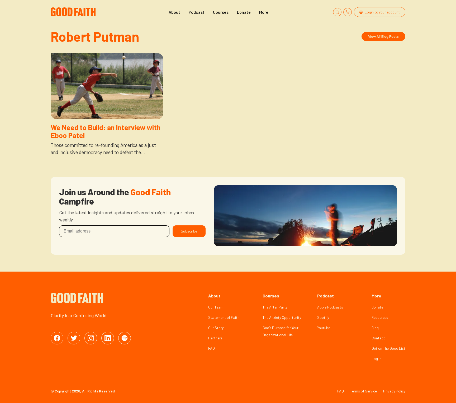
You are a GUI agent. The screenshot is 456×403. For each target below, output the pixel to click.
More (263, 12)
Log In (376, 358)
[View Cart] (347, 12)
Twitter (74, 338)
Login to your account (382, 12)
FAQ (211, 348)
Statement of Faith (223, 317)
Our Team (215, 307)
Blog (375, 327)
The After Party (275, 307)
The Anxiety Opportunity (282, 317)
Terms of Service (363, 391)
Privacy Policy (394, 391)
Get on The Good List (388, 348)
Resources (380, 317)
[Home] (74, 12)
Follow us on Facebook (57, 338)
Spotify (323, 317)
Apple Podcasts (330, 307)
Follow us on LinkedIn (107, 338)
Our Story (216, 327)
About (174, 12)
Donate (244, 12)
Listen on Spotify (124, 338)
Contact (378, 338)
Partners (215, 338)
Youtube (323, 327)
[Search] (337, 12)
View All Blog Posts (383, 36)
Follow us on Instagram (90, 338)
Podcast (197, 12)
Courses (221, 12)
